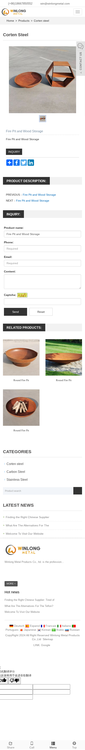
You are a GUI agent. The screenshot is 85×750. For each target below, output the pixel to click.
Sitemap (48, 639)
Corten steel (41, 20)
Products (24, 20)
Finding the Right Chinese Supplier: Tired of (29, 599)
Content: (10, 271)
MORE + (11, 583)
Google (45, 645)
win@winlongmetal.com (55, 3)
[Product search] (77, 490)
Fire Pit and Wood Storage (39, 194)
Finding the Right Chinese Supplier (27, 517)
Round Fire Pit (21, 380)
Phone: (9, 242)
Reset (41, 311)
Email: (8, 256)
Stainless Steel (17, 479)
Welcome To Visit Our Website (24, 533)
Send (15, 311)
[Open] (80, 59)
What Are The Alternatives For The (27, 525)
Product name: (14, 227)
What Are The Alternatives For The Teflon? (29, 606)
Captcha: (10, 294)
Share (10, 747)
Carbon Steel (16, 471)
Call (31, 747)
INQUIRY (14, 151)
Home (10, 20)
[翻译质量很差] (14, 680)
